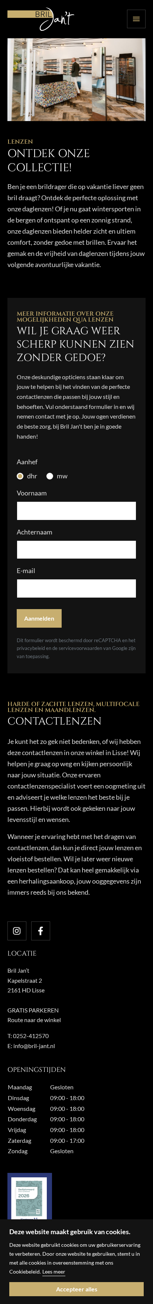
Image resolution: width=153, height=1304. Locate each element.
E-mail (26, 570)
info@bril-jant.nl (34, 1045)
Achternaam (34, 532)
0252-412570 (31, 1035)
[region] (76, 1261)
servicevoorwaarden (81, 648)
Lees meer (53, 1271)
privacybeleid (31, 648)
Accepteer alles (76, 1288)
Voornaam (32, 493)
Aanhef (27, 462)
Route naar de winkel (34, 1019)
